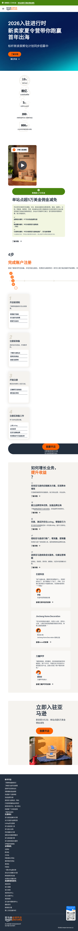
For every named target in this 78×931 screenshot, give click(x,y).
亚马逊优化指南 (36, 525)
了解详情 (14, 54)
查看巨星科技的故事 (43, 602)
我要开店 (51, 446)
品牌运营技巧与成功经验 (42, 509)
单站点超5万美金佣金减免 (26, 3)
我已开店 (14, 59)
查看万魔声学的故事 (43, 684)
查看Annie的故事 (42, 642)
